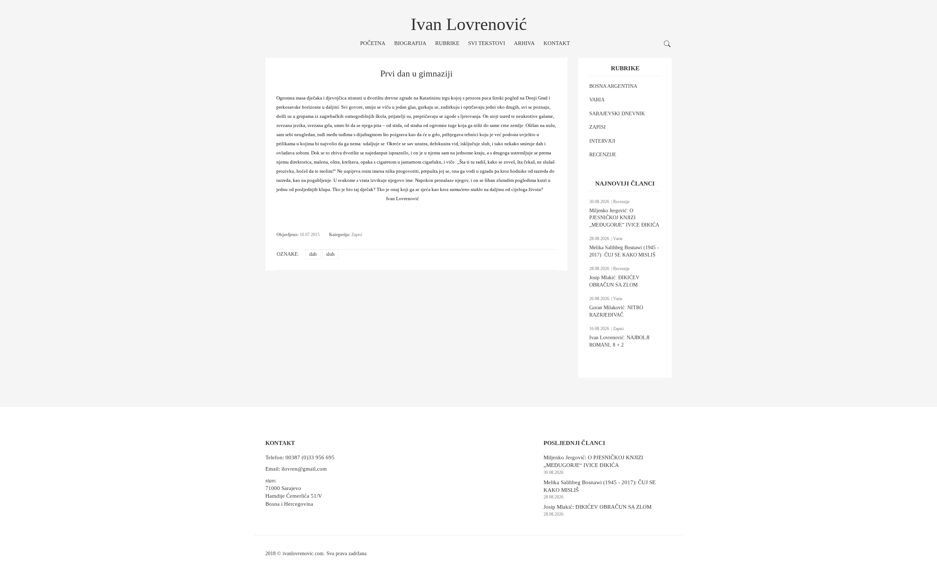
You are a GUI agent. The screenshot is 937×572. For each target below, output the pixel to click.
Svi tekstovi (486, 43)
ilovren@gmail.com (304, 469)
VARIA (597, 99)
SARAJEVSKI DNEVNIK (617, 113)
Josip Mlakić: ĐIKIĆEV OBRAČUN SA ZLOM (598, 507)
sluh (330, 254)
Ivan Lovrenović (469, 24)
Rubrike (447, 43)
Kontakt (557, 43)
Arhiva (524, 43)
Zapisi (356, 234)
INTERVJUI (602, 141)
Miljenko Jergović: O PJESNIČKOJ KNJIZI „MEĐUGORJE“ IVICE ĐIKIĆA (624, 218)
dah (313, 254)
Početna (372, 43)
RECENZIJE (602, 154)
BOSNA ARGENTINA (613, 86)
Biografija (410, 43)
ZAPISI (597, 127)
